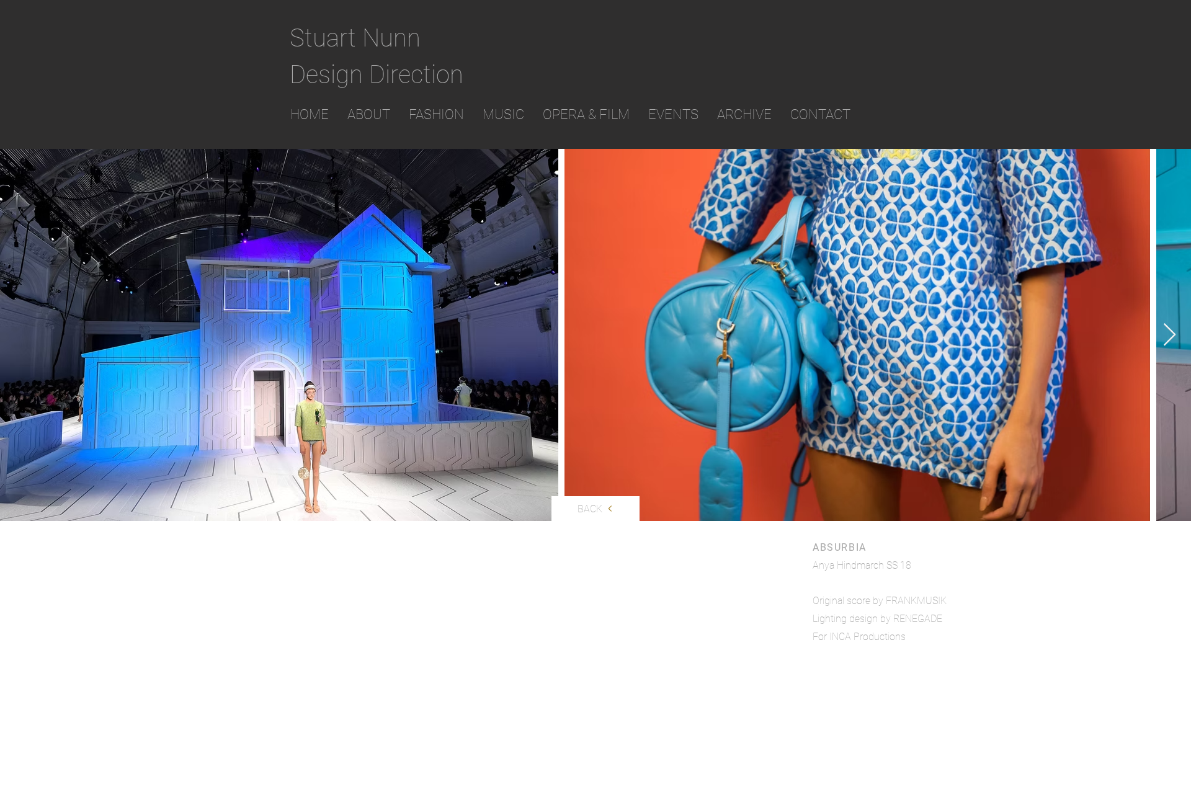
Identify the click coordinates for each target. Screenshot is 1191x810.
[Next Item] (1169, 335)
